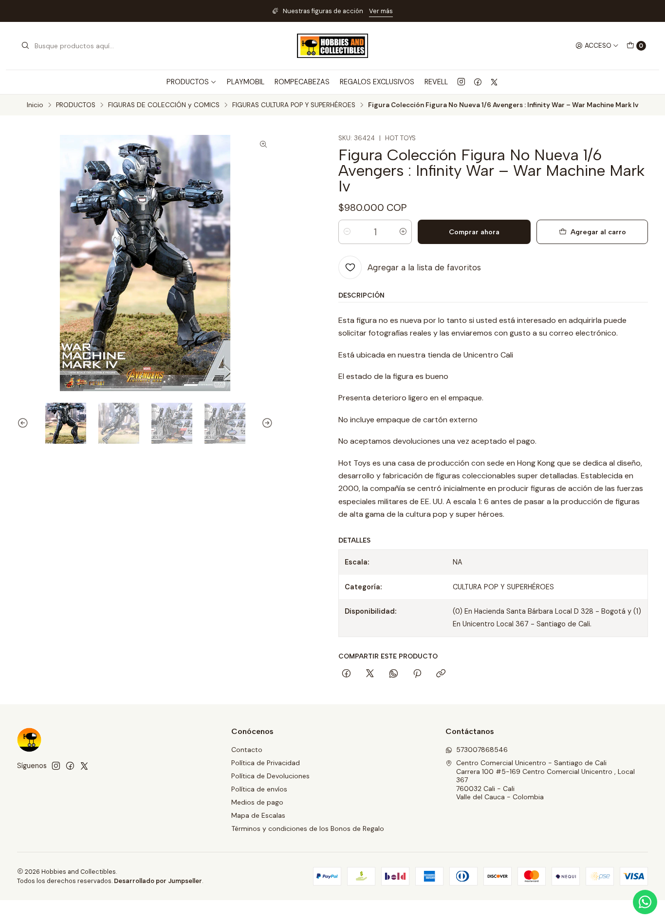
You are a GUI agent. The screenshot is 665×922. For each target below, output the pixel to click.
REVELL (436, 81)
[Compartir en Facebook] (346, 674)
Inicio (35, 105)
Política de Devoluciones (270, 775)
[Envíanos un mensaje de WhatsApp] (645, 902)
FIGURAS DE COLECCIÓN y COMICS (164, 105)
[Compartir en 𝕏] (370, 674)
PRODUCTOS (75, 105)
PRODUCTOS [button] (187, 81)
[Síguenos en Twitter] (494, 82)
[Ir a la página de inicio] (332, 46)
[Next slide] (266, 423)
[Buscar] (25, 46)
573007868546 (482, 749)
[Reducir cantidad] (347, 232)
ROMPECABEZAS (302, 81)
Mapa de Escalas (258, 815)
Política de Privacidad (265, 762)
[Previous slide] (24, 423)
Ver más (381, 11)
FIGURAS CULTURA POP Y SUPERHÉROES (293, 105)
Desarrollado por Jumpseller (158, 881)
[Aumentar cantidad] (403, 232)
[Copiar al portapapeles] (441, 674)
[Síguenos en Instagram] (461, 82)
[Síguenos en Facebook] (477, 82)
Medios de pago (257, 802)
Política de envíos (259, 789)
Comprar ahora (474, 231)
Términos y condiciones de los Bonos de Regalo (307, 828)
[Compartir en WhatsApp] (394, 674)
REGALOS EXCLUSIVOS (377, 81)
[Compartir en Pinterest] (417, 674)
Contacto (246, 749)
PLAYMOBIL (245, 81)
